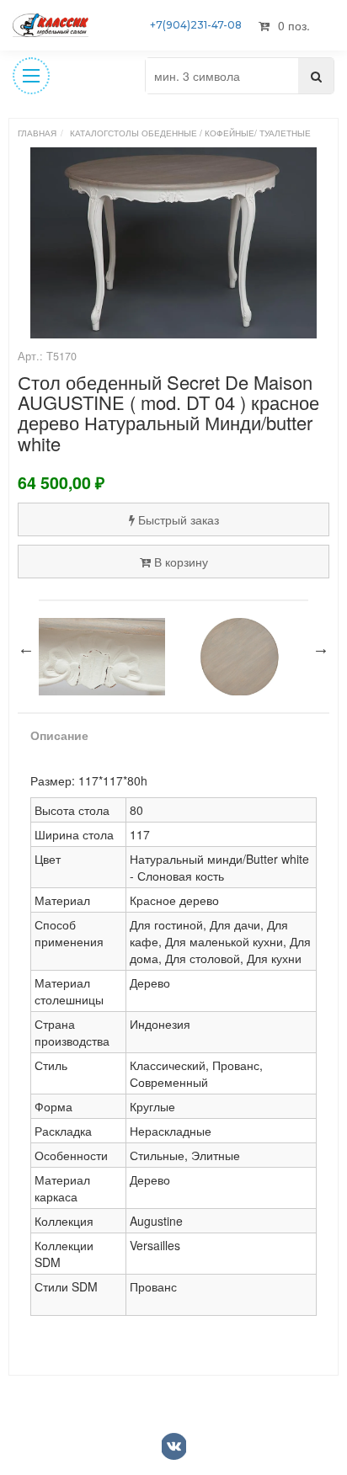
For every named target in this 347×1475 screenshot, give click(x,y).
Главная (37, 133)
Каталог (89, 133)
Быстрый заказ (178, 519)
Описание (59, 735)
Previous (26, 648)
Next (320, 648)
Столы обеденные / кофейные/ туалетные (209, 133)
